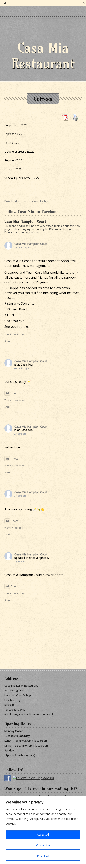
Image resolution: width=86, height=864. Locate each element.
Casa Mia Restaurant (43, 55)
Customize (43, 845)
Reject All (43, 856)
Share (7, 341)
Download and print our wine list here (27, 201)
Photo (14, 393)
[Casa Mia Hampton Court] (49, 219)
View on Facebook (14, 334)
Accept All (43, 834)
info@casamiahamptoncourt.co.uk (33, 714)
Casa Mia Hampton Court (30, 244)
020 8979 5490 (17, 709)
